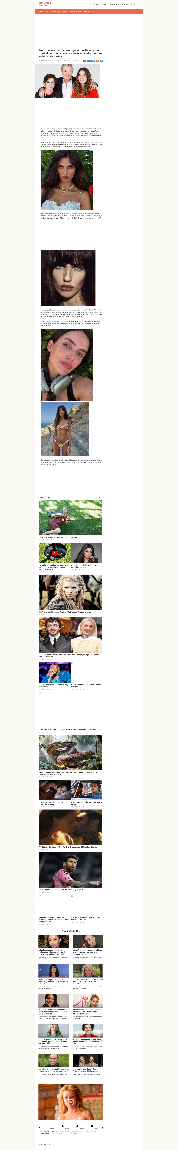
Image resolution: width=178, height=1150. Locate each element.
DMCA (104, 4)
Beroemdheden (76, 11)
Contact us (134, 4)
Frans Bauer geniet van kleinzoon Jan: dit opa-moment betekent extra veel (53, 1070)
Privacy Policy (94, 4)
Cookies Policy (114, 4)
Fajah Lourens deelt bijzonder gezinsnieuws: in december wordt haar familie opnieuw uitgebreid (51, 952)
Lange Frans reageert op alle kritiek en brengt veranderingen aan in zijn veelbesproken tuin (88, 952)
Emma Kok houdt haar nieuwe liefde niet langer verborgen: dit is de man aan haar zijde (52, 1041)
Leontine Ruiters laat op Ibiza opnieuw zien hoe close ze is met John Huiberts (88, 982)
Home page (44, 11)
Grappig (87, 11)
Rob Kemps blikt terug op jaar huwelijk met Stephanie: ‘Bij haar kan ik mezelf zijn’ (88, 1041)
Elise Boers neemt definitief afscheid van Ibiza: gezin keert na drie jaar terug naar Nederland (87, 1011)
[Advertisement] (89, 30)
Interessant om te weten (59, 11)
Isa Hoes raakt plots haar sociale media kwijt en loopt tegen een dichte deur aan (53, 982)
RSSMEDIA (45, 3)
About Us (125, 4)
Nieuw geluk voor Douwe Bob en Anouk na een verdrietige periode (86, 1070)
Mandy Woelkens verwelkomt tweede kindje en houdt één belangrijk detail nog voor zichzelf (53, 1011)
